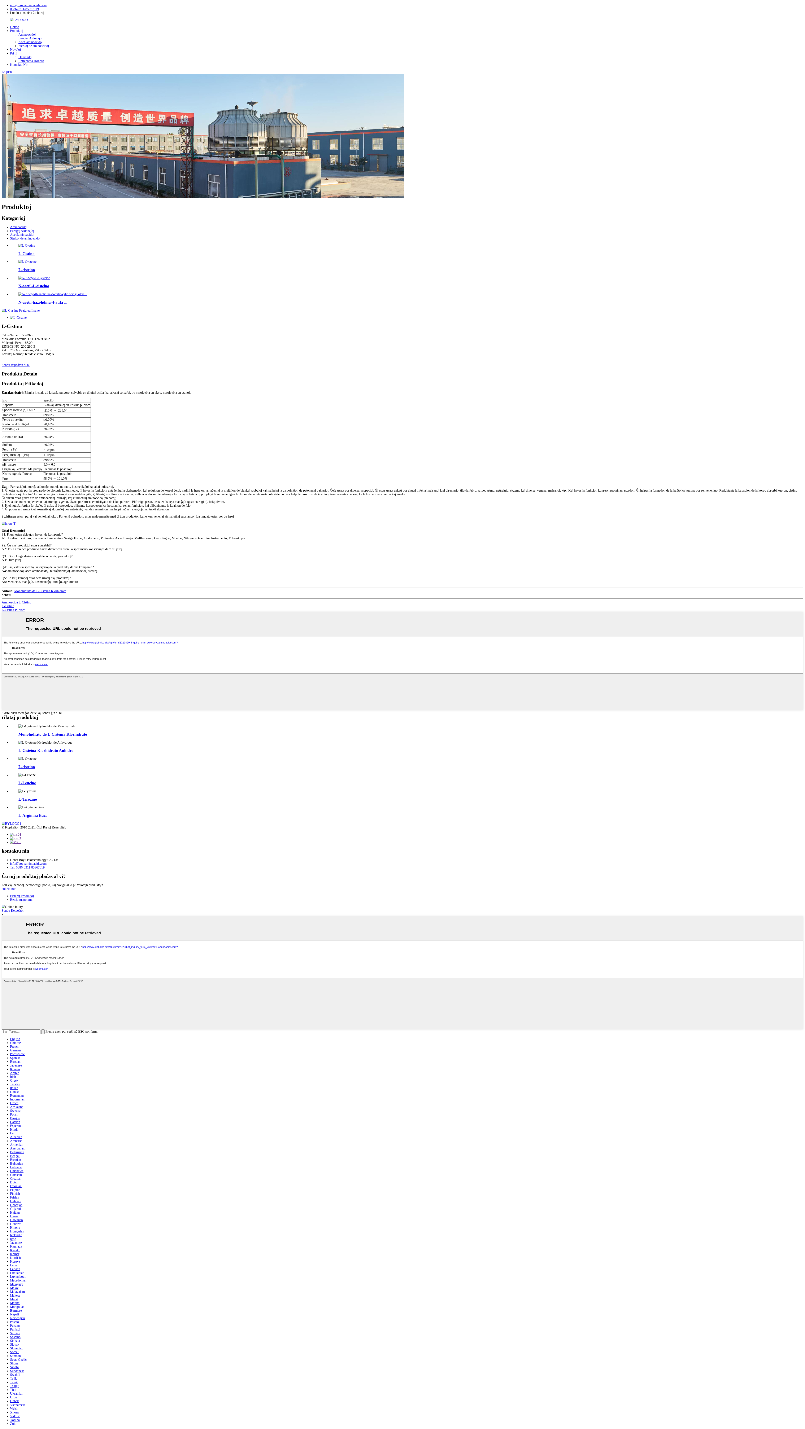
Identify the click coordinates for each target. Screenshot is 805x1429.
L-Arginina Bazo (33, 815)
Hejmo (14, 27)
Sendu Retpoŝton (13, 910)
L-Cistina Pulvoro (13, 610)
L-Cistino (26, 253)
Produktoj (16, 30)
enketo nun (9, 889)
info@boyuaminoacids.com (28, 5)
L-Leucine (27, 783)
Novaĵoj (15, 49)
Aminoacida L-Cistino (16, 602)
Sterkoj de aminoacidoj (33, 46)
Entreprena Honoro (31, 61)
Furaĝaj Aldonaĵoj (30, 38)
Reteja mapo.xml (21, 899)
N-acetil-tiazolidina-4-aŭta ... (42, 302)
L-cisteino (26, 270)
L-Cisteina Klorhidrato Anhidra (46, 750)
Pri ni (13, 53)
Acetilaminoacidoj (30, 42)
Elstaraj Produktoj (22, 896)
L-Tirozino (27, 799)
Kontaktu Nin (19, 64)
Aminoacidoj (27, 34)
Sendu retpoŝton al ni (16, 365)
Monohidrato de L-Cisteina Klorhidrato (40, 591)
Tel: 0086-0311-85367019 (27, 867)
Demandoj (25, 57)
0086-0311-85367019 (24, 9)
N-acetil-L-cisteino (33, 286)
